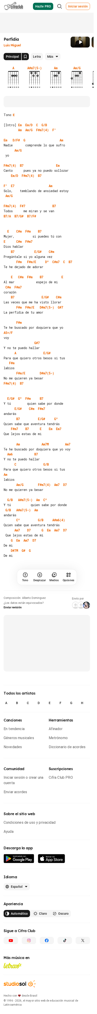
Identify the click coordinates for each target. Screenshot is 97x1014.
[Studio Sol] (20, 983)
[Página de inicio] (14, 6)
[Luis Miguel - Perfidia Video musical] (80, 42)
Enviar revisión (13, 607)
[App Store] (51, 858)
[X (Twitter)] (83, 940)
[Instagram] (29, 940)
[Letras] (12, 965)
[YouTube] (11, 940)
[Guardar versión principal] (25, 56)
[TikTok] (65, 940)
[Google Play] (19, 858)
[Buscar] (59, 6)
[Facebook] (47, 940)
